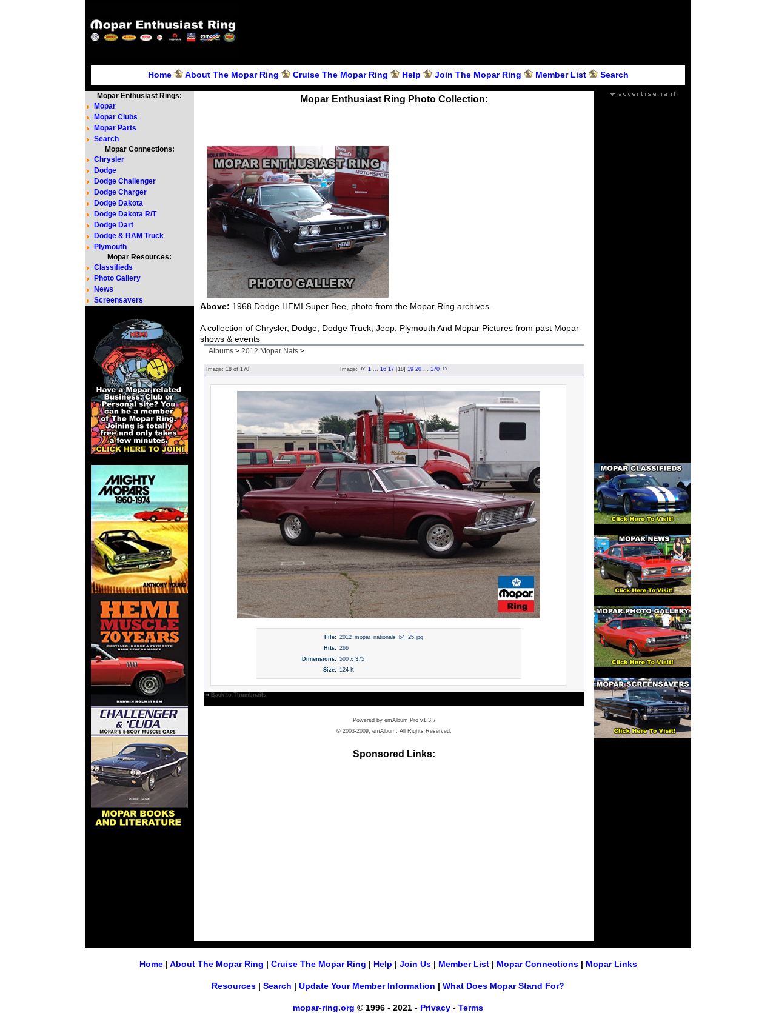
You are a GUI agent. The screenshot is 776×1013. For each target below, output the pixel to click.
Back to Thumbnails (238, 695)
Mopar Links (611, 964)
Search (614, 74)
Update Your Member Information (367, 986)
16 (383, 369)
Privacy (435, 1007)
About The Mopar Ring (232, 74)
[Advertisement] (466, 31)
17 (391, 369)
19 (410, 369)
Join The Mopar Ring (478, 74)
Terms (470, 1007)
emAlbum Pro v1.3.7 (410, 720)
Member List (560, 74)
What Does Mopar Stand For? (503, 986)
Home (160, 74)
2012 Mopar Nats (269, 351)
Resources (234, 986)
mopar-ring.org (324, 1007)
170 (435, 369)
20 (418, 369)
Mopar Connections (537, 964)
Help (411, 74)
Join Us (415, 964)
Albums (221, 351)
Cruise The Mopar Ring (340, 74)
